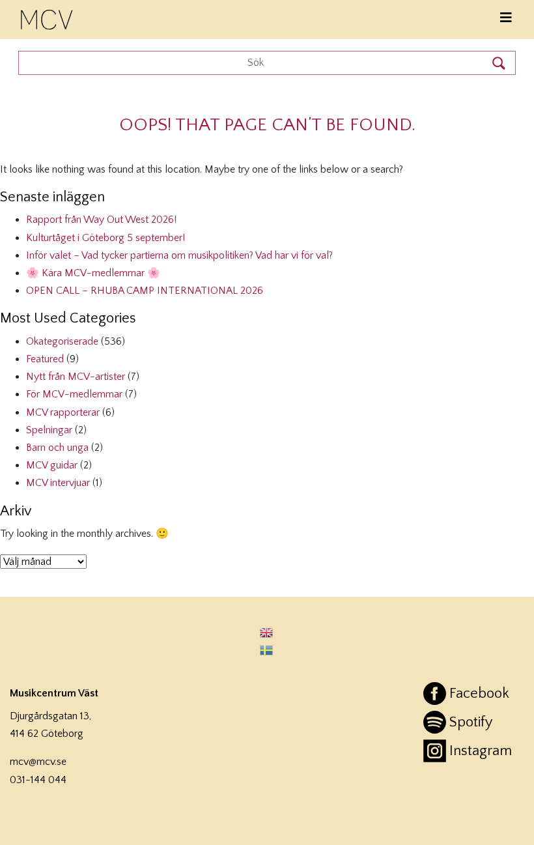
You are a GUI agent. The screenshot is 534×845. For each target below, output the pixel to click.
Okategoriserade (62, 341)
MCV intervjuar (58, 483)
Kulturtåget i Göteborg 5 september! (105, 238)
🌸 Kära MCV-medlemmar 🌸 (93, 273)
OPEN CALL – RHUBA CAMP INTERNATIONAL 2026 (144, 290)
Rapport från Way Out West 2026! (101, 219)
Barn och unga (57, 447)
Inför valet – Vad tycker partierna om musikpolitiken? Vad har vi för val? (179, 255)
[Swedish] (267, 650)
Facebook (479, 693)
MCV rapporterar (63, 412)
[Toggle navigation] (506, 18)
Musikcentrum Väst (47, 18)
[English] (267, 631)
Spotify (470, 722)
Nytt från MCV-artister (75, 376)
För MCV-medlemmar (74, 394)
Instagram (480, 751)
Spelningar (49, 430)
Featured (45, 359)
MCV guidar (51, 465)
